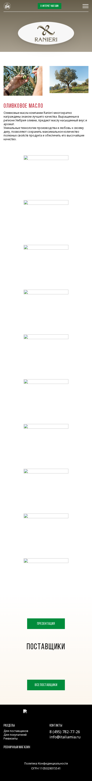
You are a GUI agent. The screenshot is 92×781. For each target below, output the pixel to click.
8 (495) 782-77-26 (71, 6)
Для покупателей (15, 735)
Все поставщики (46, 685)
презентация (46, 624)
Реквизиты (11, 738)
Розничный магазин (17, 747)
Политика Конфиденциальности (46, 763)
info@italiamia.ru (65, 737)
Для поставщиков (16, 731)
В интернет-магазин (50, 6)
